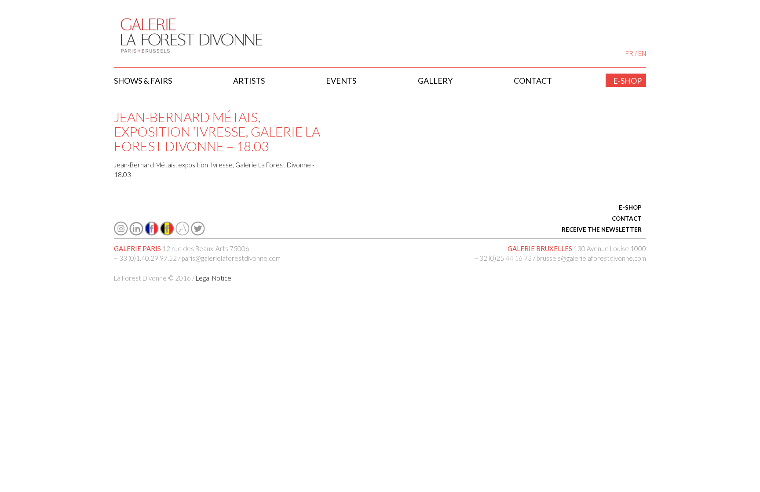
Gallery (435, 80)
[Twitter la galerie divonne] (198, 233)
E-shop (627, 80)
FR (629, 53)
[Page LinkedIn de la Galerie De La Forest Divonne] (136, 233)
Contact (533, 80)
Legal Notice (213, 278)
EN (642, 53)
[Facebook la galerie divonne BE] (167, 233)
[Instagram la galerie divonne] (121, 233)
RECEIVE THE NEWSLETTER (602, 229)
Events (341, 80)
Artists (249, 80)
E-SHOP (630, 207)
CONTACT (627, 218)
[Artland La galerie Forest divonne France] (182, 233)
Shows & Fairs (143, 80)
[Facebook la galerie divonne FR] (152, 233)
